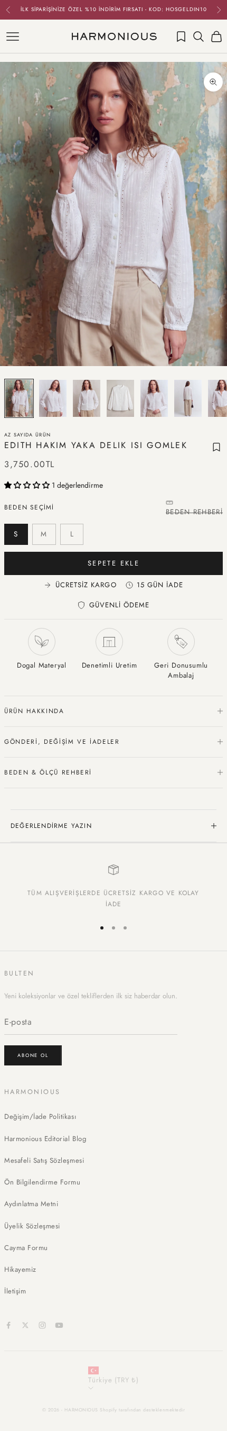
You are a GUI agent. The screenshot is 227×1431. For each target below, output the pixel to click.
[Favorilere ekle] (216, 447)
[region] (113, 886)
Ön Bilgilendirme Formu (42, 1182)
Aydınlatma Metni (31, 1204)
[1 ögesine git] (19, 398)
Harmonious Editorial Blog (45, 1139)
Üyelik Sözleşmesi (32, 1226)
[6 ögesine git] (188, 398)
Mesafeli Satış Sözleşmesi (44, 1160)
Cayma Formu (26, 1248)
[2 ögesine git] (53, 398)
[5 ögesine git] (154, 398)
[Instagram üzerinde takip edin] (42, 1325)
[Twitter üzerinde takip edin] (25, 1325)
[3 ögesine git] (86, 398)
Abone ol (33, 1055)
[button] (28, 485)
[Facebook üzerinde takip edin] (8, 1325)
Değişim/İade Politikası (40, 1116)
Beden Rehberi (194, 512)
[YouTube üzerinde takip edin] (59, 1325)
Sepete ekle (113, 563)
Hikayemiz (20, 1269)
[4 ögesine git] (120, 398)
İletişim (15, 1291)
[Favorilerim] (181, 36)
